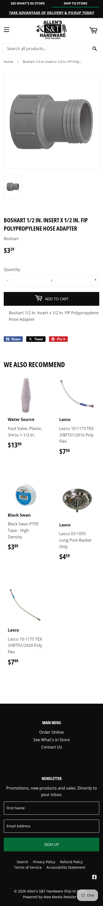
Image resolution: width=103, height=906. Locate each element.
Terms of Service (28, 867)
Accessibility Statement (65, 867)
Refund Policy (71, 861)
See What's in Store (51, 739)
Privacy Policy (44, 861)
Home (8, 61)
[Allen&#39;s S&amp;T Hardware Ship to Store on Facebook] (94, 877)
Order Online (51, 732)
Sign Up (51, 844)
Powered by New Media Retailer (49, 896)
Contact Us (51, 747)
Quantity (12, 269)
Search (22, 861)
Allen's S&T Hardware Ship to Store (56, 891)
